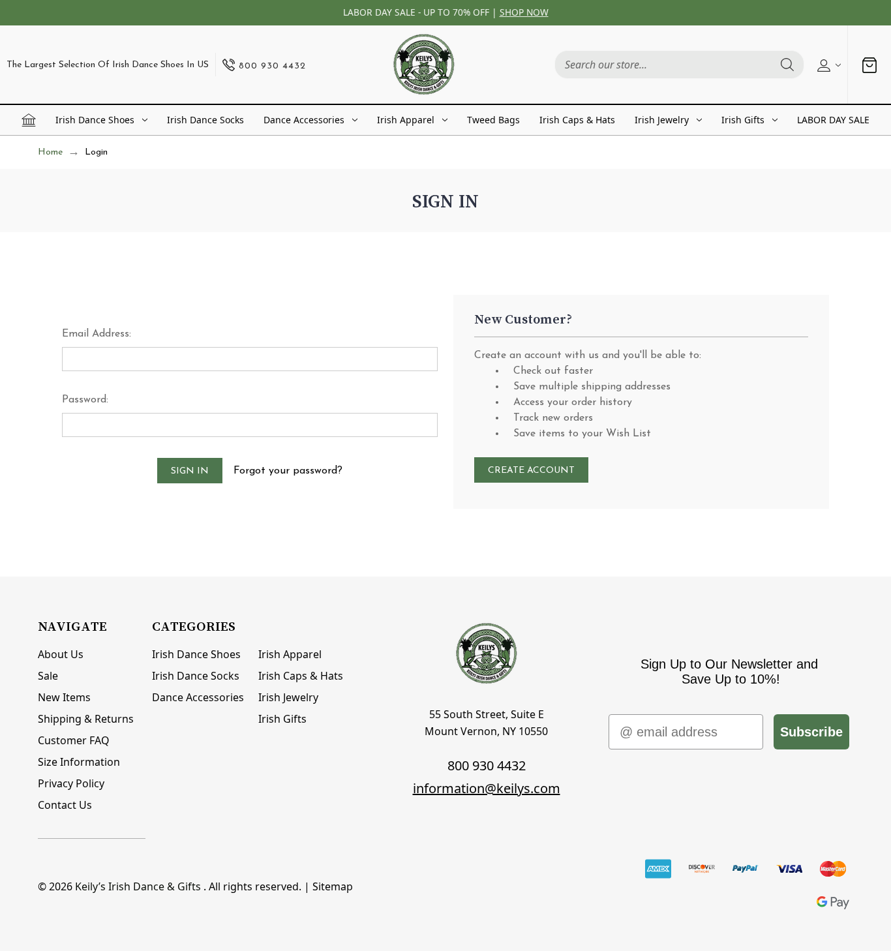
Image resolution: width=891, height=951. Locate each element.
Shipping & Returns (86, 719)
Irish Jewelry (662, 119)
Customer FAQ (74, 740)
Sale (48, 676)
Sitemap (332, 886)
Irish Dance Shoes (94, 119)
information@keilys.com (486, 788)
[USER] (827, 64)
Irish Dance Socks (205, 119)
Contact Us (65, 805)
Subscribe (811, 732)
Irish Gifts (742, 119)
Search (787, 64)
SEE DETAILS (559, 12)
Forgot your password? (288, 471)
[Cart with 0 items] (869, 64)
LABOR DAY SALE (833, 119)
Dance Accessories (304, 119)
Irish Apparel (405, 119)
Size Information (79, 762)
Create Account (531, 471)
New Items (64, 697)
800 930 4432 (486, 765)
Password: (85, 400)
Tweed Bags (493, 119)
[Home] (29, 120)
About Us (60, 654)
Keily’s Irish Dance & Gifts (138, 886)
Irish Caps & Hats (577, 119)
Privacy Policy (71, 783)
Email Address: (96, 334)
